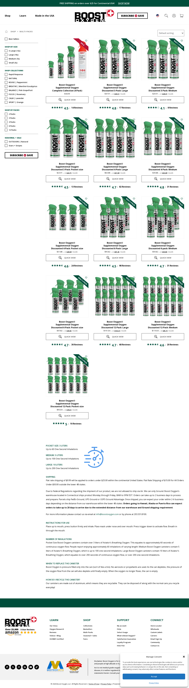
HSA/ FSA (121, 645)
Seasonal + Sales (90, 635)
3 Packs (12, 118)
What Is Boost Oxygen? (126, 635)
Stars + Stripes (15, 145)
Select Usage (122, 632)
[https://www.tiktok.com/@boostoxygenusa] (36, 667)
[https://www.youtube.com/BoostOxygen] (30, 667)
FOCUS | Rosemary (17, 94)
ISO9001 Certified (57, 639)
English (157, 15)
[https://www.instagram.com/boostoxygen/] (19, 667)
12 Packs (12, 130)
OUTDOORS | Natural (18, 141)
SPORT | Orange (16, 102)
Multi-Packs (88, 632)
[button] (184, 656)
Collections (87, 626)
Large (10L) (13, 54)
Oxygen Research (57, 629)
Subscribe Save (132, 15)
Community (155, 642)
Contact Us (155, 645)
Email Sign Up (156, 639)
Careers (154, 635)
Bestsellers (87, 629)
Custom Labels (156, 632)
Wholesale (155, 629)
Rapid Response (16, 74)
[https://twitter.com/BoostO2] (13, 667)
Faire (85, 639)
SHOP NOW (123, 3)
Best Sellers (14, 39)
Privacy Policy (154, 683)
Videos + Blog (55, 635)
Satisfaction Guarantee (126, 639)
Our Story (53, 626)
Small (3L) (13, 62)
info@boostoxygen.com (107, 514)
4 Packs (12, 122)
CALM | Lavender (16, 98)
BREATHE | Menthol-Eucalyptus (23, 86)
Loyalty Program (124, 642)
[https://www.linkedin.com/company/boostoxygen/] (24, 667)
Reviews (53, 632)
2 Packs (12, 114)
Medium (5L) (14, 58)
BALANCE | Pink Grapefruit (21, 90)
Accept (154, 676)
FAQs (119, 629)
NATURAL (13, 78)
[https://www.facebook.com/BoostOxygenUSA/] (7, 667)
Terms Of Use (94, 684)
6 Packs (12, 126)
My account (121, 626)
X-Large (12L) (14, 50)
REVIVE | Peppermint (18, 82)
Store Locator (156, 626)
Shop (13, 31)
